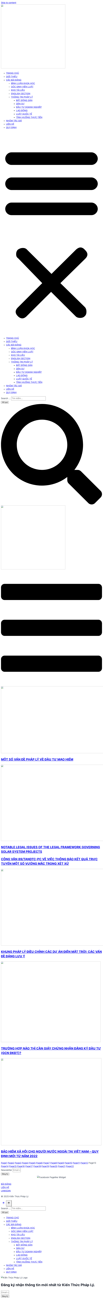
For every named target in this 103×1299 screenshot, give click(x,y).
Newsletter (7, 1170)
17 (29, 1166)
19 (45, 1166)
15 (13, 1166)
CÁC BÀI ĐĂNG (13, 80)
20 (53, 1166)
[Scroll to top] (3, 1203)
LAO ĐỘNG (22, 110)
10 (68, 1163)
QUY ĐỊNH (11, 127)
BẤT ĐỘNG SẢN (24, 100)
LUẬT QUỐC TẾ (24, 114)
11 (76, 1163)
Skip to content (8, 2)
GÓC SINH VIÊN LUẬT (22, 86)
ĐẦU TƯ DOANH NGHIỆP (29, 107)
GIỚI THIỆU (11, 76)
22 (70, 1166)
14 (5, 1166)
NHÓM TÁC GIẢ (14, 120)
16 (21, 1166)
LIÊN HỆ (10, 124)
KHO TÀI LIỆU (18, 90)
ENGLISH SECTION (20, 93)
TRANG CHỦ (12, 73)
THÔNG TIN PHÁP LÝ (22, 97)
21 (61, 1166)
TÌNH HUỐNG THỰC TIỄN (29, 117)
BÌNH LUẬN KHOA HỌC (23, 83)
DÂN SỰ (20, 103)
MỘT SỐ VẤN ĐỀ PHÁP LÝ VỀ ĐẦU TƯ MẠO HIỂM (37, 759)
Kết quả (5, 402)
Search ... (6, 398)
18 (37, 1166)
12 (84, 1163)
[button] (51, 232)
